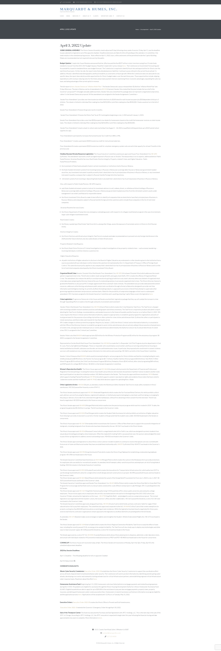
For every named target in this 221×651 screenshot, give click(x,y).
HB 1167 (82, 491)
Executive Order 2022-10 (68, 607)
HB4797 (120, 444)
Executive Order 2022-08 (93, 571)
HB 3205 (91, 392)
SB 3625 (82, 478)
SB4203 (79, 335)
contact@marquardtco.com (112, 633)
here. (124, 66)
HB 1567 (82, 423)
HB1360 (106, 343)
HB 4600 (126, 506)
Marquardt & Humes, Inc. (88, 9)
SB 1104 (82, 525)
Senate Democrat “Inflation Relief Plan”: (88, 86)
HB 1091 (119, 273)
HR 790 (92, 379)
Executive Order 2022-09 (81, 602)
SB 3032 (82, 413)
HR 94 (150, 374)
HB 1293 (154, 154)
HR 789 (92, 377)
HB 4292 (82, 405)
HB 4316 (82, 431)
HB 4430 (90, 535)
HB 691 (111, 483)
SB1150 (104, 89)
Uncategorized (144, 29)
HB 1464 (104, 369)
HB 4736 (97, 307)
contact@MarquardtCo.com (83, 2)
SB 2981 (82, 470)
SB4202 (83, 356)
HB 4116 (98, 460)
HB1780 (82, 452)
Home (137, 29)
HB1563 (81, 385)
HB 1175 (72, 517)
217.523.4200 (111, 636)
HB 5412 (106, 504)
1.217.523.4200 (66, 2)
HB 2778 (102, 496)
